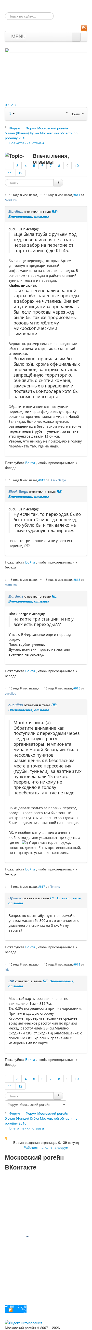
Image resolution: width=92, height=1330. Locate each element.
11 (10, 172)
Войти (30, 462)
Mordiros (11, 200)
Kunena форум (56, 1147)
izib (7, 969)
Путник (55, 886)
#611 (76, 195)
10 (77, 165)
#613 (76, 579)
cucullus (10, 693)
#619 (76, 964)
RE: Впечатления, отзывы (33, 214)
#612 (41, 480)
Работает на (33, 1147)
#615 (76, 688)
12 (20, 172)
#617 (41, 886)
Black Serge (58, 480)
